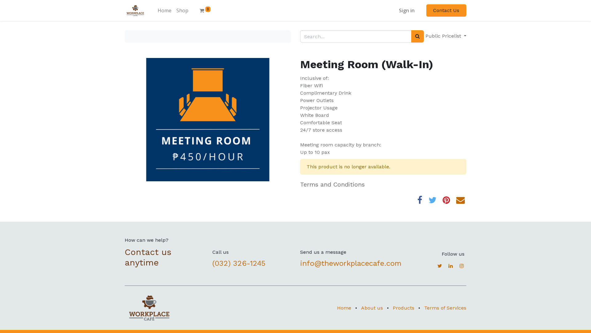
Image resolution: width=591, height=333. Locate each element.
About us (372, 308)
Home (344, 308)
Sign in (407, 10)
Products (403, 308)
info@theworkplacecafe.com (350, 263)
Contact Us (446, 10)
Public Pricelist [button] (444, 36)
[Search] (417, 36)
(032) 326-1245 (240, 263)
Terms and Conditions (332, 184)
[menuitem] (164, 10)
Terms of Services (445, 308)
